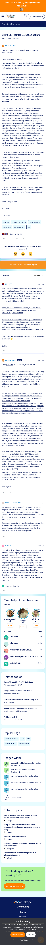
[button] (2, 17)
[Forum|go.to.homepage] (10, 16)
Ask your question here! (15, 886)
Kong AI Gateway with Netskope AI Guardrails (20, 708)
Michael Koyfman (13, 503)
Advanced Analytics (11, 738)
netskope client (24, 743)
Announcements (10, 743)
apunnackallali (10, 620)
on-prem (6, 222)
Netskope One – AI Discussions (15, 711)
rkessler (14, 643)
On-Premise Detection (19, 222)
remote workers (19, 227)
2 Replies (10, 849)
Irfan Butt (14, 769)
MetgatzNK (10, 46)
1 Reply (9, 821)
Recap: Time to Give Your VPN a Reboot (18, 682)
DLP (22, 738)
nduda (8, 546)
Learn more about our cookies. (25, 929)
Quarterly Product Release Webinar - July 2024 (21, 699)
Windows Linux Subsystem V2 (15, 836)
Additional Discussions (12, 24)
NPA (28, 738)
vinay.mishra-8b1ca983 (21, 650)
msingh (14, 776)
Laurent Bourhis (17, 763)
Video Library (9, 702)
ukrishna (36, 620)
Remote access (35, 222)
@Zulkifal (9, 365)
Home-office (7, 227)
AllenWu (14, 637)
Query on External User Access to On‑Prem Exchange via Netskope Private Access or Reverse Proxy (22, 827)
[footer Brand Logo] (23, 907)
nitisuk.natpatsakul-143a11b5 (24, 656)
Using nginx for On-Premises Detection (18, 691)
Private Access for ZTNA (13, 685)
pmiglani (23, 621)
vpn (29, 227)
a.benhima (15, 663)
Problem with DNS (10, 717)
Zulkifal (9, 284)
